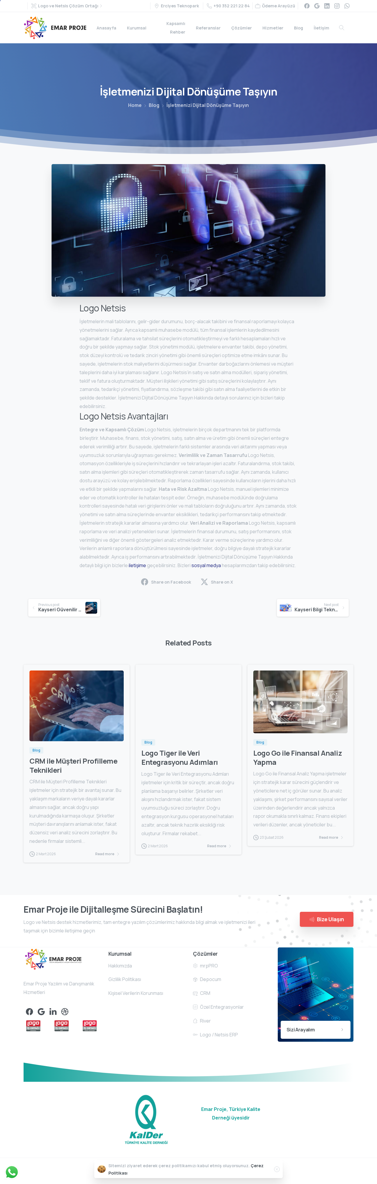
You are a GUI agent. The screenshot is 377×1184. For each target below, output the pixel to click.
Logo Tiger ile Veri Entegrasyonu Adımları (179, 757)
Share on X (222, 582)
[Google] (317, 6)
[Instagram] (337, 6)
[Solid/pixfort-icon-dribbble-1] (65, 1011)
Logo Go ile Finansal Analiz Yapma (297, 757)
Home (135, 105)
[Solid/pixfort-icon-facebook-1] (29, 1011)
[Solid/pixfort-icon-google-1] (41, 1011)
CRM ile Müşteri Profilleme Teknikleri (73, 765)
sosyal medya (206, 565)
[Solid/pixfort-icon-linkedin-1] (53, 1011)
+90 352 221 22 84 (232, 6)
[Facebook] (307, 6)
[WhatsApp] (347, 6)
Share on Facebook (171, 582)
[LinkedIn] (327, 6)
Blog (154, 105)
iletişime (137, 565)
